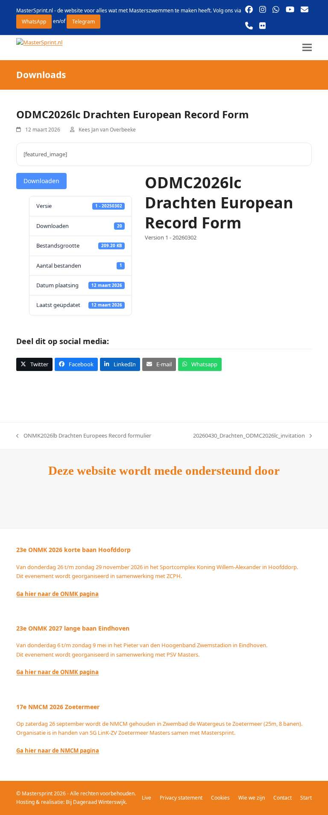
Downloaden (41, 181)
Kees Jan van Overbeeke (107, 129)
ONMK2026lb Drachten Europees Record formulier (83, 436)
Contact (282, 797)
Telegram (83, 21)
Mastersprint (38, 793)
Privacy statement (181, 797)
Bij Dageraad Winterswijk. (96, 802)
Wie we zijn (251, 797)
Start (306, 797)
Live (146, 797)
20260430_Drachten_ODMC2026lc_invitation (249, 436)
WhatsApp (34, 21)
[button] (307, 47)
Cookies (220, 797)
